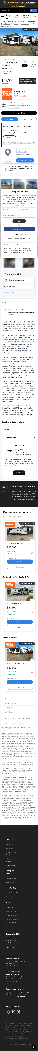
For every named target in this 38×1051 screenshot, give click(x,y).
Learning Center (11, 915)
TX (26, 152)
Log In (25, 10)
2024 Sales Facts (11, 911)
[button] (34, 1047)
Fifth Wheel (31, 21)
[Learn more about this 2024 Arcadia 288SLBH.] (20, 531)
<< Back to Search (8, 60)
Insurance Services (12, 919)
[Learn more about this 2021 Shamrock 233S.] (20, 591)
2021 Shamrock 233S (14, 603)
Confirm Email (11, 218)
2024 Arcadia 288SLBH (15, 543)
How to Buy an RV (12, 893)
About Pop (9, 844)
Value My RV (10, 882)
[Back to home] (8, 16)
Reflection (6, 24)
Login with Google (19, 234)
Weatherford (25, 24)
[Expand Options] (32, 541)
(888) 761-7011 (26, 18)
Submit (19, 221)
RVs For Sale (12, 21)
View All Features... (14, 108)
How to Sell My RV (12, 878)
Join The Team (11, 865)
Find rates (9, 138)
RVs (13, 10)
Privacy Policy (21, 203)
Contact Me (19, 473)
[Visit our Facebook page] (8, 1012)
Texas (16, 24)
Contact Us (20, 567)
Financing (9, 897)
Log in (28, 238)
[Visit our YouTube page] (18, 1012)
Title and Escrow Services (11, 860)
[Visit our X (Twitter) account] (13, 1012)
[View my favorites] (35, 17)
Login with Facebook (19, 229)
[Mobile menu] (2, 16)
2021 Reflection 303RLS (15, 664)
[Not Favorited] (33, 62)
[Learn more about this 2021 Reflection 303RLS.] (20, 651)
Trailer (22, 21)
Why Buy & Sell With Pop (11, 854)
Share (24, 65)
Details (19, 562)
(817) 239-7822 (22, 452)
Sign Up (33, 10)
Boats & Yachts (5, 10)
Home (3, 21)
